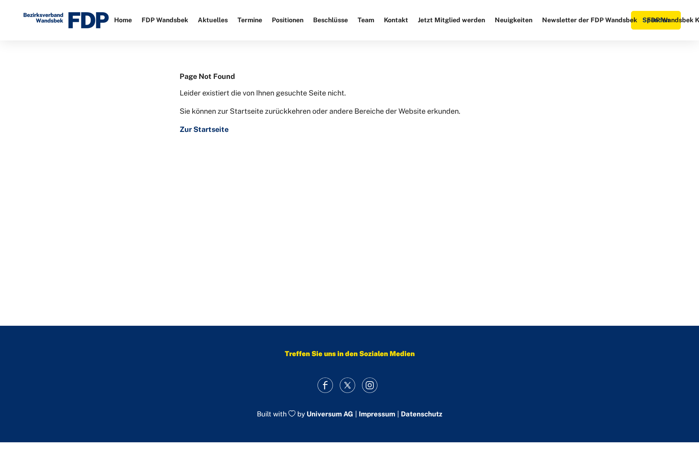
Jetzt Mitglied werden (451, 20)
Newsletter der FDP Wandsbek (589, 20)
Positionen (287, 20)
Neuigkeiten (513, 20)
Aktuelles (213, 20)
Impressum (377, 414)
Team (366, 20)
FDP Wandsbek (165, 20)
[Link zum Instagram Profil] (370, 385)
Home (123, 20)
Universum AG (330, 414)
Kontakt (396, 20)
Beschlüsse (330, 20)
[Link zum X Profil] (348, 385)
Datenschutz (421, 414)
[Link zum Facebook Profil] (325, 385)
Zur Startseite (204, 129)
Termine (249, 20)
